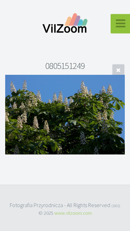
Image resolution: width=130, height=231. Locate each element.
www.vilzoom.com (73, 213)
